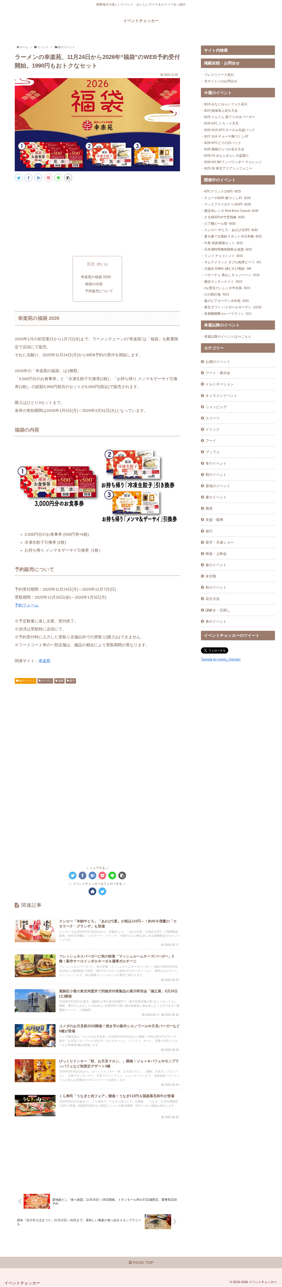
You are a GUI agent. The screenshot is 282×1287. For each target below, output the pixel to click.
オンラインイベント (221, 396)
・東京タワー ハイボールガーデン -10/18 (231, 307)
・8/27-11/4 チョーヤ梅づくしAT (225, 136)
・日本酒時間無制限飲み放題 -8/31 (226, 249)
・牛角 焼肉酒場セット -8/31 (222, 243)
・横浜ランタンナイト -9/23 (221, 281)
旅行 (209, 531)
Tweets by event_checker (221, 659)
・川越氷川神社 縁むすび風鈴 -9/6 (226, 268)
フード (211, 441)
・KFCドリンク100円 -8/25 (221, 191)
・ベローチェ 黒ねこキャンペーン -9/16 (230, 275)
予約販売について (99, 291)
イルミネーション (220, 384)
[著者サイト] (92, 891)
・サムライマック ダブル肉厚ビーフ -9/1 (231, 262)
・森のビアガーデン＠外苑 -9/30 (225, 301)
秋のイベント (216, 587)
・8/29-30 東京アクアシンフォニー (226, 168)
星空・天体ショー (220, 542)
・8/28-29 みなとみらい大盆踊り (225, 155)
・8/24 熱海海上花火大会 (219, 110)
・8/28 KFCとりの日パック (221, 143)
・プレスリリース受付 (217, 75)
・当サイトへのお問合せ (219, 81)
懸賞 (209, 508)
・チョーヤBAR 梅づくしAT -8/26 (225, 198)
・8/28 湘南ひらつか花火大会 (222, 149)
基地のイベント (218, 486)
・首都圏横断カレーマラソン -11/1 (226, 313)
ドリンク (213, 429)
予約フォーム (27, 605)
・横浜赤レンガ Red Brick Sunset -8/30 (229, 211)
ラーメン (46, 680)
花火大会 (213, 599)
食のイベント (27, 680)
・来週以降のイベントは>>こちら (226, 336)
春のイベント (216, 565)
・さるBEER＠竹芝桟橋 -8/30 (223, 217)
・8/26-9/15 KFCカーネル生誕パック (228, 130)
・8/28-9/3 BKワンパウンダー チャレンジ (231, 162)
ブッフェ (213, 452)
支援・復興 (214, 520)
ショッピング (216, 407)
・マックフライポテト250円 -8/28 (226, 204)
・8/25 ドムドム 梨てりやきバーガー (228, 117)
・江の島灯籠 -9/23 (215, 294)
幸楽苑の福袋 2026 (96, 277)
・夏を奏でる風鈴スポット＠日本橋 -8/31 (231, 236)
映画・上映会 (216, 554)
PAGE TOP (142, 1262)
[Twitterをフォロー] (102, 891)
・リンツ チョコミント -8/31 (222, 256)
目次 (91, 264)
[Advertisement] (97, 218)
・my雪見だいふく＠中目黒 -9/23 (225, 288)
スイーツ (213, 418)
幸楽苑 (44, 661)
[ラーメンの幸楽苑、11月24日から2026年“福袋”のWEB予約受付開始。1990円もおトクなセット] (38, 177)
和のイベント (216, 475)
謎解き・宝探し (218, 610)
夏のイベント (216, 497)
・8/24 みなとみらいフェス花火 (224, 104)
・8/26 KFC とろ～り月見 (220, 123)
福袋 (60, 680)
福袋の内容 (94, 284)
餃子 (72, 680)
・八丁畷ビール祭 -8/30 (218, 223)
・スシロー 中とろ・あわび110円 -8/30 (229, 230)
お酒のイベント (218, 362)
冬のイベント (216, 463)
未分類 (211, 576)
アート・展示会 (218, 373)
